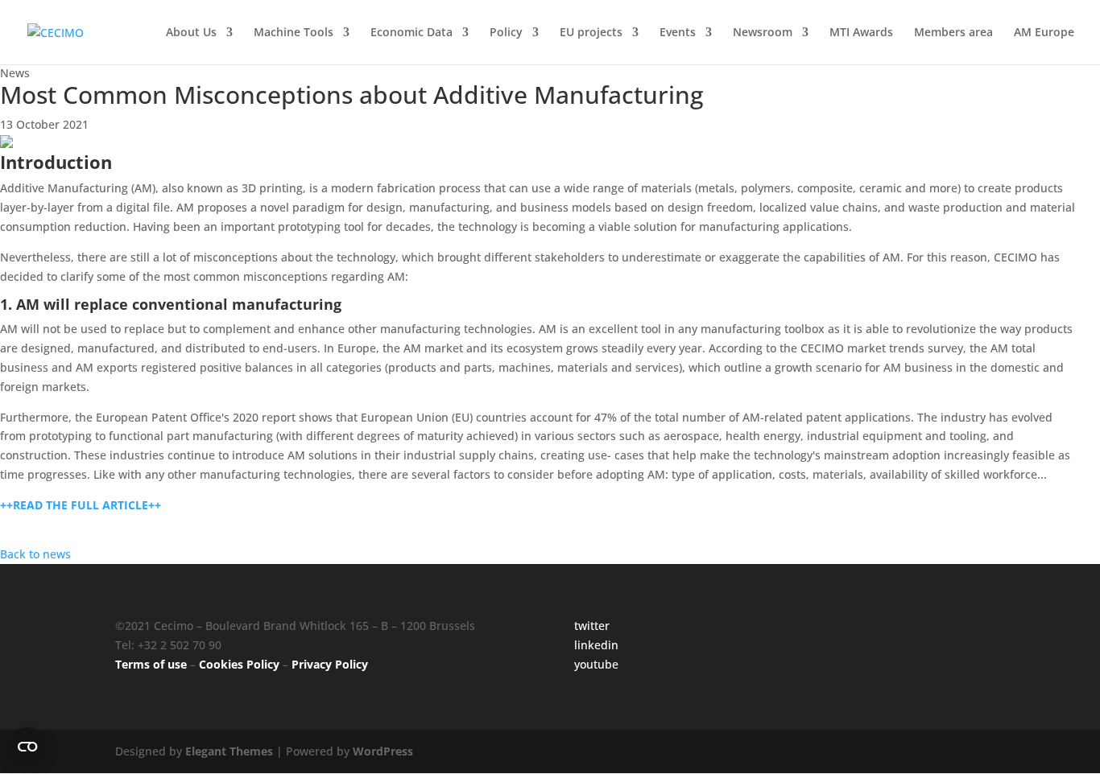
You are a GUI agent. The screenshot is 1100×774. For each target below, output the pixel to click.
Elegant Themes (229, 751)
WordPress (383, 751)
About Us (191, 33)
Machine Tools (293, 33)
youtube (596, 664)
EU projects (591, 33)
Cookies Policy (239, 664)
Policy (506, 33)
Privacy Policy (330, 664)
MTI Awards (861, 33)
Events (678, 33)
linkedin (596, 645)
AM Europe (1044, 33)
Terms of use (151, 664)
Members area (953, 33)
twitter (592, 625)
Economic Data (411, 33)
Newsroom (762, 33)
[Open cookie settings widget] (27, 746)
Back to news (35, 554)
